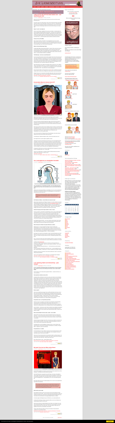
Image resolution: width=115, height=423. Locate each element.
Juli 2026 (66, 234)
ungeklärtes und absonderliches (49, 340)
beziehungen (41, 76)
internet (46, 154)
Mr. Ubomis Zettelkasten (70, 264)
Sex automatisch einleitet (54, 203)
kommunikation (51, 6)
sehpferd (38, 6)
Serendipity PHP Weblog (69, 242)
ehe (41, 154)
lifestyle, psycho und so (37, 340)
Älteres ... (66, 237)
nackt (67, 226)
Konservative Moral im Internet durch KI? (44, 82)
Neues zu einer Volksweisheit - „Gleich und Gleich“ (73, 165)
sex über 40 (54, 76)
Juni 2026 (66, 235)
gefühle (42, 6)
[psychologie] (65, 227)
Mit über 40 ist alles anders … (70, 168)
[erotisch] (65, 223)
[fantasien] (65, 224)
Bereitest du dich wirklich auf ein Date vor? (72, 164)
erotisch (43, 341)
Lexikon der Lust (67, 71)
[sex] (65, 228)
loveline (73, 136)
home (35, 6)
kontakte (46, 6)
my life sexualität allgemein (69, 142)
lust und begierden (42, 340)
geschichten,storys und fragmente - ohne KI (73, 259)
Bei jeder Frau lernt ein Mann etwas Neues (44, 347)
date (40, 154)
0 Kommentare (48, 75)
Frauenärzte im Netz (68, 144)
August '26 (72, 213)
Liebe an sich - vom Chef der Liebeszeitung (73, 261)
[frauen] (65, 225)
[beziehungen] (65, 218)
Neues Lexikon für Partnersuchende (70, 76)
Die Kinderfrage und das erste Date (70, 173)
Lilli (71, 98)
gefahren (44, 154)
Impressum (57, 6)
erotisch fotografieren (69, 257)
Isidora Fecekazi (40, 17)
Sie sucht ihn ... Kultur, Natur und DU (71, 167)
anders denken (36, 75)
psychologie (68, 227)
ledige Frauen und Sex (46, 76)
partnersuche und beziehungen (42, 75)
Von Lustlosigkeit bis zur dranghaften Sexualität (46, 160)
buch (40, 341)
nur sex (51, 76)
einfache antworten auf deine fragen (71, 256)
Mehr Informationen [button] (30, 421)
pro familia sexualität (71, 137)
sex (52, 76)
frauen (47, 341)
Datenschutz (63, 6)
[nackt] (65, 226)
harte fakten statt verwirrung (70, 260)
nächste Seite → (60, 417)
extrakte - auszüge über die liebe (71, 258)
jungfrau (49, 154)
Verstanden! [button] (110, 421)
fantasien (45, 341)
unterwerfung (50, 341)
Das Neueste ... (67, 236)
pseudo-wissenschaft (53, 154)
